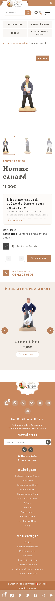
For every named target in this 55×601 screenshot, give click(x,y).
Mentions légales (27, 588)
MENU (47, 15)
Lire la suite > (14, 220)
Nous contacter (29, 456)
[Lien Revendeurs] (51, 595)
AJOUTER (40, 258)
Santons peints (14, 24)
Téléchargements (27, 551)
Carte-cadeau (27, 512)
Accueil (7, 43)
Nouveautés (27, 480)
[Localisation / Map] (20, 595)
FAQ (27, 525)
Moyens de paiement (27, 560)
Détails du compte (27, 564)
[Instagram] (43, 595)
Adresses (27, 555)
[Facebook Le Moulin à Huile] (24, 449)
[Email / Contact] (28, 595)
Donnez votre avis (27, 573)
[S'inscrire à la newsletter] (48, 442)
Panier (27, 542)
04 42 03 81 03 (29, 460)
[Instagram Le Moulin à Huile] (30, 449)
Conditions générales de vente (27, 569)
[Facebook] (35, 595)
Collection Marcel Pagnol (27, 476)
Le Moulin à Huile (27, 521)
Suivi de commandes (27, 546)
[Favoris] (36, 12)
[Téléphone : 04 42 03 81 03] (12, 595)
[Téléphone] (15, 403)
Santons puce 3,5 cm (27, 485)
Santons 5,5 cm (27, 489)
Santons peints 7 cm (27, 494)
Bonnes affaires (27, 516)
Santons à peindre (40, 24)
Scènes (27, 507)
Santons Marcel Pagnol (40, 33)
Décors (15, 33)
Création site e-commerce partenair (29, 584)
